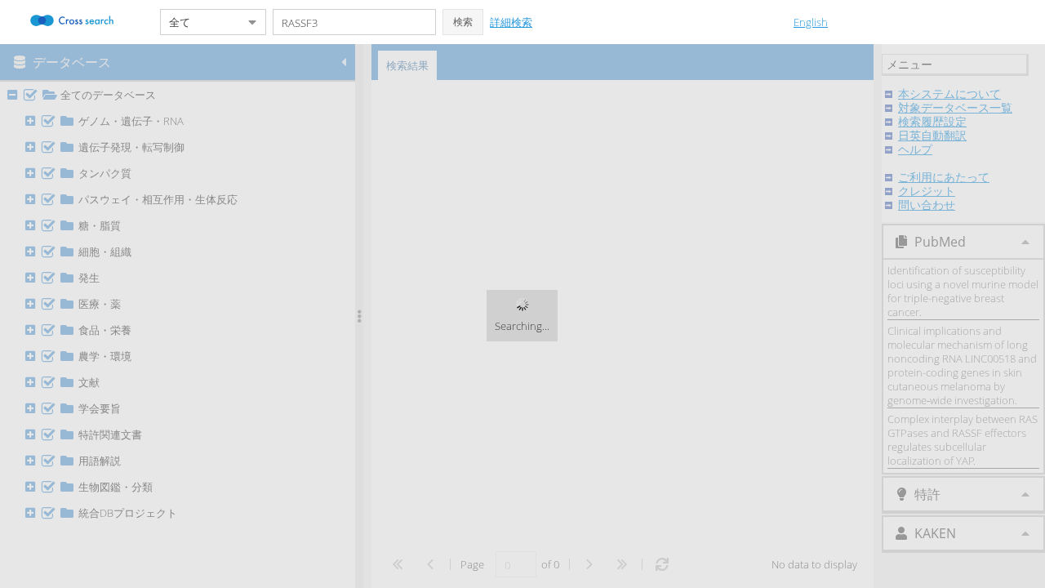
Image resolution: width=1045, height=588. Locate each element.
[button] (462, 22)
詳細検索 (511, 22)
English (811, 22)
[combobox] (200, 22)
